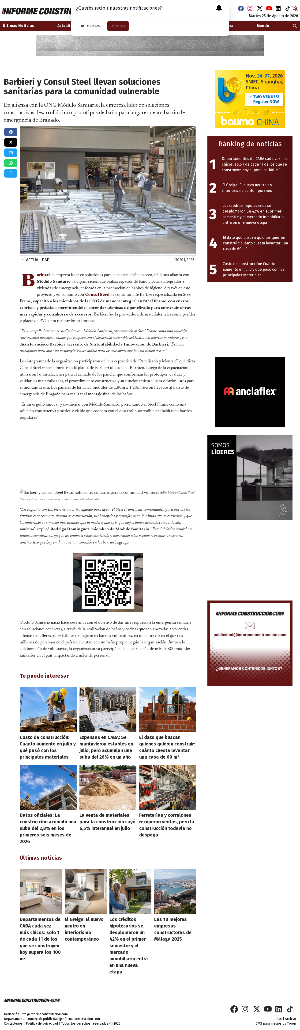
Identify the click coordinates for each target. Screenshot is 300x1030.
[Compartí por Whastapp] (10, 163)
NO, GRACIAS (90, 26)
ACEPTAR (118, 26)
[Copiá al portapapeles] (10, 173)
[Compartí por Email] (10, 152)
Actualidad (36, 259)
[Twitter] (259, 8)
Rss (279, 1019)
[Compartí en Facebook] (10, 132)
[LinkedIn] (278, 8)
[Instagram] (250, 8)
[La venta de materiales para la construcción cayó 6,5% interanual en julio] (107, 787)
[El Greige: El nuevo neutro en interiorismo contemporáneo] (86, 891)
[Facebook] (241, 8)
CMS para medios (268, 1024)
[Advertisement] (108, 454)
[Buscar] (295, 26)
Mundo (263, 25)
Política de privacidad (42, 1024)
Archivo (290, 1019)
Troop (291, 1024)
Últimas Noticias (18, 25)
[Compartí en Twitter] (10, 142)
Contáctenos (13, 1024)
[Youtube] (269, 8)
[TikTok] (288, 8)
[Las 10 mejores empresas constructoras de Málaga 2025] (175, 891)
